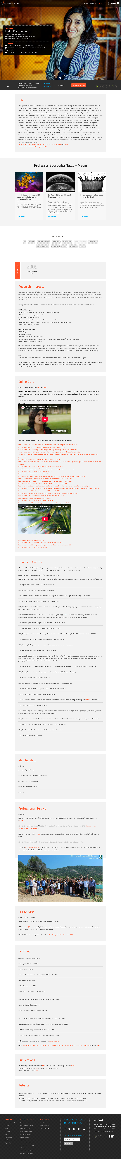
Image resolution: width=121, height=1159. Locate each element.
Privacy (7, 1134)
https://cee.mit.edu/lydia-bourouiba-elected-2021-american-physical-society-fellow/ (43, 483)
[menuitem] (85, 3)
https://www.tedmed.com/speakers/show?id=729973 (34, 498)
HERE (66, 144)
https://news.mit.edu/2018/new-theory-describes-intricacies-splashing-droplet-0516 (43, 503)
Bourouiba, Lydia (101, 3)
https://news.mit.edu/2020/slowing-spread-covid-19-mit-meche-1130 (39, 491)
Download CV (77, 85)
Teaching (64, 246)
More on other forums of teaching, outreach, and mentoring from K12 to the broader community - (56, 1045)
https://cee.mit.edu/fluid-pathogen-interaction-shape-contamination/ (39, 459)
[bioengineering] (113, 86)
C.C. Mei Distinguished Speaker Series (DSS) (60, 935)
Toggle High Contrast (10, 1143)
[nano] (116, 86)
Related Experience (80, 242)
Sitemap (7, 1131)
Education (32, 242)
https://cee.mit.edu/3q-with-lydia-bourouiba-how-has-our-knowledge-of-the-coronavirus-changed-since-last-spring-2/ (54, 486)
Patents (82, 246)
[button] (115, 3)
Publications (73, 246)
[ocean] (110, 86)
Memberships (93, 242)
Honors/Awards (66, 242)
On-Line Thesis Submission (27, 1143)
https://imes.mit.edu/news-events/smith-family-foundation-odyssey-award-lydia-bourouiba (46, 469)
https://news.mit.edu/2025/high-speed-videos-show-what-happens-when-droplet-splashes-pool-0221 (49, 452)
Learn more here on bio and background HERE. (32, 147)
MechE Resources (44, 1126)
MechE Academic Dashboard (27, 1123)
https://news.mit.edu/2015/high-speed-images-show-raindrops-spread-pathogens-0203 (45, 545)
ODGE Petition (23, 1140)
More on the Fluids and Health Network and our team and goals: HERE (40, 144)
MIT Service (54, 246)
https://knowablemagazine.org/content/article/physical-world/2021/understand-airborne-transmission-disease (51, 476)
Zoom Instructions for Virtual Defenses (27, 1147)
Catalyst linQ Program (28, 927)
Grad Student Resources (26, 1134)
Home (86, 3)
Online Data (55, 242)
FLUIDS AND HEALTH (32, 847)
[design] (100, 86)
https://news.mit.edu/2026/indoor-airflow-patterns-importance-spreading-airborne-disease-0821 (47, 445)
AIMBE (65, 615)
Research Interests (43, 242)
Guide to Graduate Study (26, 1151)
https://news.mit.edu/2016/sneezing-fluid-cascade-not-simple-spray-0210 (40, 542)
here (39, 387)
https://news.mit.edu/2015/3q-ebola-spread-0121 (33, 547)
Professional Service (42, 246)
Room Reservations (45, 1123)
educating (88, 700)
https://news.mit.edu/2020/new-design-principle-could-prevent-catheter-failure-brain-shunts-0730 (48, 493)
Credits (7, 1140)
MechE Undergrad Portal (26, 1126)
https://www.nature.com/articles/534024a (31, 540)
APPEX (21, 820)
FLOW (38, 834)
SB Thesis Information (26, 1131)
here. (37, 1071)
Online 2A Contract (25, 1128)
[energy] (106, 86)
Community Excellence (11, 1123)
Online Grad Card (24, 1137)
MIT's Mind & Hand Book (26, 1154)
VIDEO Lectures (54, 1041)
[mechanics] (97, 86)
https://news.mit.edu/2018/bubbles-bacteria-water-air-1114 (36, 500)
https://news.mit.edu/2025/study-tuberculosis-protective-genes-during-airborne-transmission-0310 (48, 449)
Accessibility (8, 1137)
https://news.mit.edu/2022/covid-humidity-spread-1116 (35, 471)
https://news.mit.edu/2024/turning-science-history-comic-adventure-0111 (40, 466)
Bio (25, 242)
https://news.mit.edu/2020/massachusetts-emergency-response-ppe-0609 (41, 496)
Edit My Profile (44, 1128)
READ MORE (21, 217)
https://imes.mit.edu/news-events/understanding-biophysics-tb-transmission (41, 447)
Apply (6, 1128)
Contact (7, 1126)
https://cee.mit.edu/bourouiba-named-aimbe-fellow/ (34, 474)
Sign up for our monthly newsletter (75, 1135)
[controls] (103, 86)
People (92, 3)
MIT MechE (10, 3)
